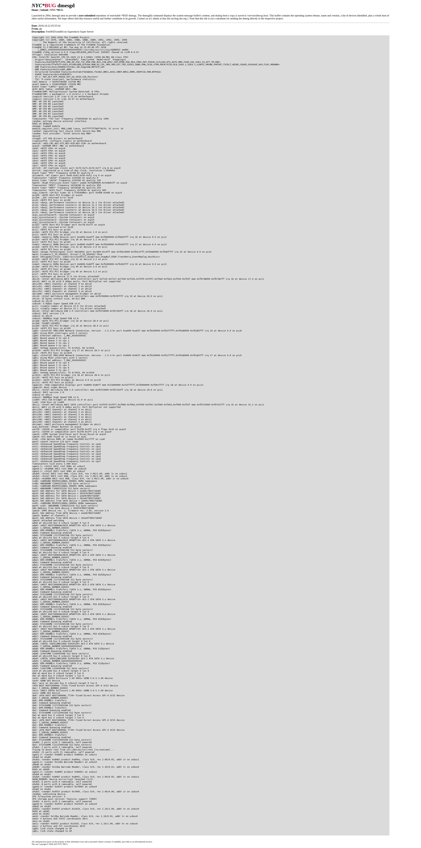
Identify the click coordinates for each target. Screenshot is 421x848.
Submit (44, 10)
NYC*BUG (56, 10)
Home (35, 10)
